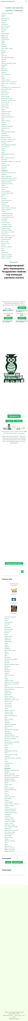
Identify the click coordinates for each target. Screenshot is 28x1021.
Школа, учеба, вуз (6, 258)
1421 (15, 433)
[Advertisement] (14, 289)
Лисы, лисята (4, 104)
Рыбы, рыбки (4, 202)
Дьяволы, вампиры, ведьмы (8, 63)
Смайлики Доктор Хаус (7, 217)
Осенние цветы (5, 146)
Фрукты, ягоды (5, 243)
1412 (14, 431)
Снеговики (4, 220)
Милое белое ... (10, 1015)
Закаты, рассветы (6, 74)
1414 (19, 431)
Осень (3, 148)
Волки (3, 31)
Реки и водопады (5, 191)
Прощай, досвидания (7, 183)
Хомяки (3, 245)
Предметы (4, 174)
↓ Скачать (9, 421)
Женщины (4, 68)
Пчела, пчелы (5, 187)
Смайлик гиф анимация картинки (10, 436)
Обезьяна (3, 143)
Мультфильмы (5, 135)
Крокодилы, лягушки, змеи (8, 100)
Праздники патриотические (8, 172)
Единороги (4, 65)
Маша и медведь (5, 120)
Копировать (21, 307)
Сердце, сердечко (6, 209)
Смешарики (4, 219)
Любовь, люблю (5, 113)
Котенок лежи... (18, 1015)
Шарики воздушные (6, 256)
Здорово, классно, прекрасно (9, 81)
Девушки (3, 44)
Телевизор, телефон (6, 230)
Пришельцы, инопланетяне (8, 180)
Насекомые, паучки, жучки (8, 139)
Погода (3, 163)
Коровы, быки (5, 92)
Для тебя (3, 59)
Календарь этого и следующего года (10, 87)
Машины (3, 122)
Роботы (3, 194)
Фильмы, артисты (6, 239)
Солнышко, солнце (6, 224)
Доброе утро (4, 35)
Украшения (4, 233)
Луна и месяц (4, 107)
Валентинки (4, 24)
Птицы (3, 185)
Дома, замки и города (7, 48)
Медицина (4, 124)
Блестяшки (4, 20)
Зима (2, 76)
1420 (12, 433)
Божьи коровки (5, 18)
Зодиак (3, 78)
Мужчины (4, 133)
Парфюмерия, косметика (7, 154)
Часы (2, 248)
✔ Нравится (18, 421)
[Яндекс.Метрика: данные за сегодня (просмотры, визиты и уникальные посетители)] (14, 1019)
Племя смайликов (8, 1)
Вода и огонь (4, 28)
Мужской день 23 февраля (8, 131)
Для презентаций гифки (7, 57)
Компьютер (4, 91)
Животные (4, 70)
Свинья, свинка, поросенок (8, 207)
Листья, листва (5, 102)
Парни (3, 152)
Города (3, 41)
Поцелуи (3, 169)
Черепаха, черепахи (6, 246)
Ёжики (3, 67)
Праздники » (14, 262)
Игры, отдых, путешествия (8, 83)
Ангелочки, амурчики (7, 13)
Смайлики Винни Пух (7, 213)
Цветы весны (4, 252)
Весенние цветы (5, 26)
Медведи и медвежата (7, 126)
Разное (3, 189)
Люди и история (5, 115)
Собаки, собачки (5, 222)
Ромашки (3, 198)
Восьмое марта (5, 33)
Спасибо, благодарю (6, 226)
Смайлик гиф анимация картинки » (14, 563)
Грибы (3, 42)
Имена (3, 85)
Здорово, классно (6, 80)
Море (2, 130)
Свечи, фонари (5, 206)
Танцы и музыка (5, 228)
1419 (10, 433)
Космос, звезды (5, 96)
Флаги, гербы (4, 241)
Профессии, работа (6, 182)
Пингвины (4, 159)
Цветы (3, 250)
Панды (3, 150)
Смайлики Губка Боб (6, 215)
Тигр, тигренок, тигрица (7, 232)
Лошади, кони (5, 105)
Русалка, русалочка (6, 200)
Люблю (3, 109)
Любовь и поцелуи (6, 111)
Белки (3, 16)
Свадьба (3, 204)
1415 (22, 431)
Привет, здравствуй (6, 176)
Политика (4, 167)
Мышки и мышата (6, 137)
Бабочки (3, 15)
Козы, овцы (4, 94)
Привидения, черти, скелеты (9, 178)
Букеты (3, 22)
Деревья (3, 52)
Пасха (3, 156)
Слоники (3, 211)
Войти (8, 862)
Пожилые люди (5, 165)
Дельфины (4, 46)
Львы (2, 118)
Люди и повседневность (7, 117)
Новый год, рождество (7, 141)
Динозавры (4, 55)
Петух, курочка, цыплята (8, 157)
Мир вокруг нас (5, 128)
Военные (3, 29)
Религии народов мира (7, 193)
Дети (2, 54)
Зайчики (3, 72)
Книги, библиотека (6, 89)
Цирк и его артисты (6, 254)
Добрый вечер (5, 39)
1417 (4, 433)
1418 (7, 433)
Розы (2, 196)
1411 (11, 431)
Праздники (4, 170)
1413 (17, 431)
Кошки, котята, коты (6, 98)
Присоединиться (17, 862)
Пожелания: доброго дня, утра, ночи (11, 161)
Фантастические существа (8, 235)
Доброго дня (4, 37)
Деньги (3, 50)
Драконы (3, 61)
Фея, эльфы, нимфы (6, 237)
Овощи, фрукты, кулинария (8, 144)
